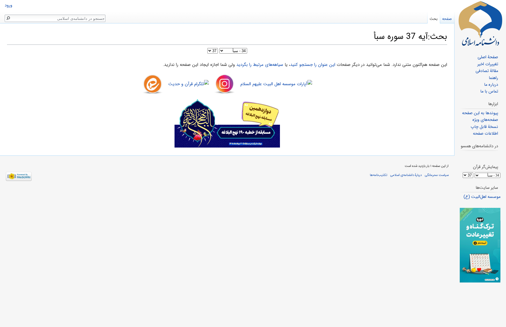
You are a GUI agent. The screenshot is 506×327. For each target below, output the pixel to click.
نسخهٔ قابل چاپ (484, 127)
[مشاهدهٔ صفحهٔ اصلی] (480, 23)
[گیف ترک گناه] (480, 245)
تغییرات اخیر (487, 64)
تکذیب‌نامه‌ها (378, 175)
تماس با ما (489, 91)
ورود (8, 5)
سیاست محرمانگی (437, 175)
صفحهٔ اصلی (488, 57)
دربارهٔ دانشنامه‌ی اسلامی (406, 175)
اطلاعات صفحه (485, 133)
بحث (433, 19)
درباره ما (491, 84)
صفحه (447, 19)
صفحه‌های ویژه (485, 120)
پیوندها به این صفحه (480, 113)
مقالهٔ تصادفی (487, 71)
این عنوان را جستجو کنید (312, 64)
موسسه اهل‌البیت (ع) (482, 197)
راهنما (493, 78)
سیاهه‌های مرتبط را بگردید (259, 64)
